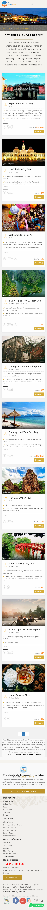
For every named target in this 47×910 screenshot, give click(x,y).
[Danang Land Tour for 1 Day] (23, 415)
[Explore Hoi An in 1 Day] (23, 86)
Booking (39, 131)
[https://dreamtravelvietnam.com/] (9, 4)
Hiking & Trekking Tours (11, 830)
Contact (6, 848)
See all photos (9, 98)
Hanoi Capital (15, 304)
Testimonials (7, 845)
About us (6, 843)
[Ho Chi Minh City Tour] (23, 152)
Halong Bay (7, 804)
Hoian (12, 106)
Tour (8, 28)
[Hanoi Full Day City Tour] (23, 546)
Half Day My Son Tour (20, 497)
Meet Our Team (9, 851)
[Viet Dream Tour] (4, 28)
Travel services (8, 856)
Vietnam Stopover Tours (12, 827)
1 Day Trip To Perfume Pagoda (24, 629)
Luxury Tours (8, 833)
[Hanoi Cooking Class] (23, 678)
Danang (13, 435)
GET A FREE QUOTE (13, 877)
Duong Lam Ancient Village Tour (26, 366)
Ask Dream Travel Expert (24, 791)
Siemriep (6, 812)
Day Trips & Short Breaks (12, 825)
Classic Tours (8, 822)
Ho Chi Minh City (16, 172)
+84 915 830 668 (13, 864)
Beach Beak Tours (9, 836)
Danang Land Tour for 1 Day (23, 432)
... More (5, 121)
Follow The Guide (9, 854)
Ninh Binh (24, 304)
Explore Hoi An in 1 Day (21, 103)
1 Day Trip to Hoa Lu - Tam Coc (25, 300)
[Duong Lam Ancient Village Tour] (23, 349)
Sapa (5, 807)
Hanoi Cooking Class (19, 695)
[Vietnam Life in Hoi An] (23, 218)
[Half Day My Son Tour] (23, 481)
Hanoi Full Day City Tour (21, 563)
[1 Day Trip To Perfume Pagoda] (23, 612)
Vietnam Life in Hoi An (20, 234)
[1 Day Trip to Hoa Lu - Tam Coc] (23, 283)
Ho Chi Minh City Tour (20, 169)
